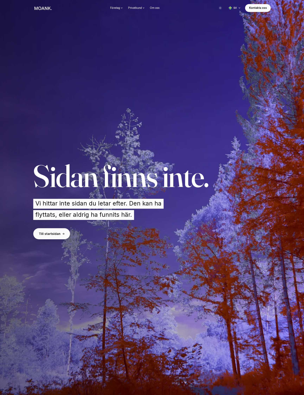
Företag (115, 8)
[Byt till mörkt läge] (220, 8)
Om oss (155, 8)
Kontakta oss (258, 8)
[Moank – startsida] (43, 8)
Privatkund (135, 8)
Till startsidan (50, 234)
